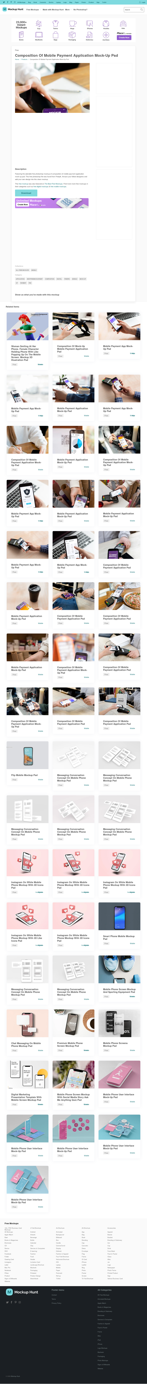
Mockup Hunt (15, 1376)
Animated (59, 1232)
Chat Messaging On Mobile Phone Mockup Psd (27, 1023)
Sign (98, 2)
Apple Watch (9, 1234)
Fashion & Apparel (62, 1254)
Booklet (110, 1237)
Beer (6, 1237)
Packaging (33, 1270)
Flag (83, 1254)
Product (91, 2)
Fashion (33, 1254)
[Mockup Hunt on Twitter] (4, 2)
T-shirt (104, 2)
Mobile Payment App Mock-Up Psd (119, 326)
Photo (84, 1270)
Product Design (35, 1276)
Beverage (33, 1237)
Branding (85, 1240)
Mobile (33, 270)
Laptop (58, 2)
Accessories (111, 1228)
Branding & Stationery (114, 1240)
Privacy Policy (56, 1303)
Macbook (33, 1267)
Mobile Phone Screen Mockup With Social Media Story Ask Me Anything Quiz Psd (73, 1074)
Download (26, 193)
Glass (109, 1256)
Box (57, 1240)
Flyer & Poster (112, 1254)
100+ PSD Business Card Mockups (13, 1229)
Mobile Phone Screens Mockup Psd (119, 1023)
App (83, 1232)
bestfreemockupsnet (35, 279)
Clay (31, 1245)
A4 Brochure (60, 1228)
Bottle (32, 1240)
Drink (109, 1248)
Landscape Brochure (37, 1265)
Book (35, 2)
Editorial (58, 1251)
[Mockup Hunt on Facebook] (7, 2)
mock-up (83, 279)
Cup (108, 1245)
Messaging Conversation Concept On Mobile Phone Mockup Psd (73, 755)
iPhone (84, 1262)
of (17, 283)
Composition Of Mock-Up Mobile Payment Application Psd (73, 326)
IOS (57, 1262)
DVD (6, 1251)
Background (60, 1234)
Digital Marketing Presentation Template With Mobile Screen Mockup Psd (27, 1074)
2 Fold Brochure (35, 1228)
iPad (99, 1340)
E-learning (33, 1251)
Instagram (8, 1262)
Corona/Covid (60, 1245)
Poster (84, 2)
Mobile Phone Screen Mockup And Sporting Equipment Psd (119, 969)
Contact (54, 1295)
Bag (29, 2)
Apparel (110, 1232)
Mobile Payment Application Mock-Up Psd (73, 388)
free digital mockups (40, 186)
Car (108, 1243)
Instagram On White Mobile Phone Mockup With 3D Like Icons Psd (27, 915)
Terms (54, 1299)
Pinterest (33, 1273)
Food (32, 1256)
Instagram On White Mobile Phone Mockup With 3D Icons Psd (27, 862)
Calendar (33, 1243)
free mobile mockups (58, 186)
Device (51, 2)
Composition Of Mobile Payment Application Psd (119, 545)
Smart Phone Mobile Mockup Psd (119, 916)
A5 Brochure (86, 1228)
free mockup (23, 183)
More (67, 9)
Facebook (8, 1254)
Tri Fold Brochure (87, 1278)
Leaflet (84, 1265)
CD (6, 1245)
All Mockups (21, 2)
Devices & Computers (37, 1248)
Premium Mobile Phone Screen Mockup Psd (73, 1023)
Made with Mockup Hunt (53, 9)
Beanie (109, 1234)
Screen (40, 364)
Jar (108, 1262)
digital (59, 279)
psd (30, 283)
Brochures (8, 1243)
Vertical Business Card (115, 1278)
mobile (74, 279)
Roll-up (58, 1276)
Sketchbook (34, 1278)
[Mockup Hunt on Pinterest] (11, 2)
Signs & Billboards (11, 1278)
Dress (84, 1248)
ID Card (84, 1259)
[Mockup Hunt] (13, 9)
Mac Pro (7, 1267)
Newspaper (111, 1267)
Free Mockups (32, 9)
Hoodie (32, 1259)
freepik (67, 279)
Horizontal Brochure (62, 1259)
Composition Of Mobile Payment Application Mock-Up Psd (27, 440)
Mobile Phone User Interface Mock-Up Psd (119, 1074)
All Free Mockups (22, 270)
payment (23, 283)
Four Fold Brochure (62, 1256)
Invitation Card (35, 1262)
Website (7, 1281)
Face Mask (111, 1251)
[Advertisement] (52, 140)
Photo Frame (111, 1270)
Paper (77, 2)
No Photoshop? (80, 9)
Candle (58, 1243)
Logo (65, 2)
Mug (70, 2)
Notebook (8, 1270)
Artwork (32, 1234)
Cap (83, 1243)
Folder (7, 1256)
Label (6, 1265)
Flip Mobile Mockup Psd (27, 755)
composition (49, 279)
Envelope (85, 1251)
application (20, 279)
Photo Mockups (103, 1360)
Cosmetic (43, 2)
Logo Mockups (102, 1348)
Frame (84, 1256)
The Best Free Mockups (54, 183)
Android (32, 1232)
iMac (109, 1259)
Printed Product (112, 1273)
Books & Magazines (11, 1240)
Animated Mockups (104, 1299)
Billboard (59, 1237)
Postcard (59, 1273)
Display (58, 1248)
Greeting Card (9, 1259)
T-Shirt (58, 1278)
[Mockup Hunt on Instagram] (15, 2)
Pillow (6, 1273)
